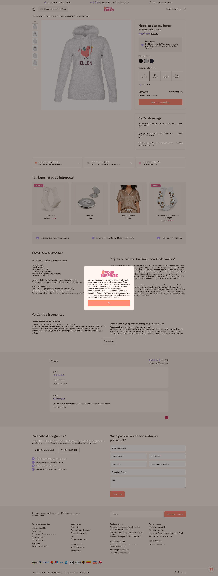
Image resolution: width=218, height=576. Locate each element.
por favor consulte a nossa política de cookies (109, 296)
